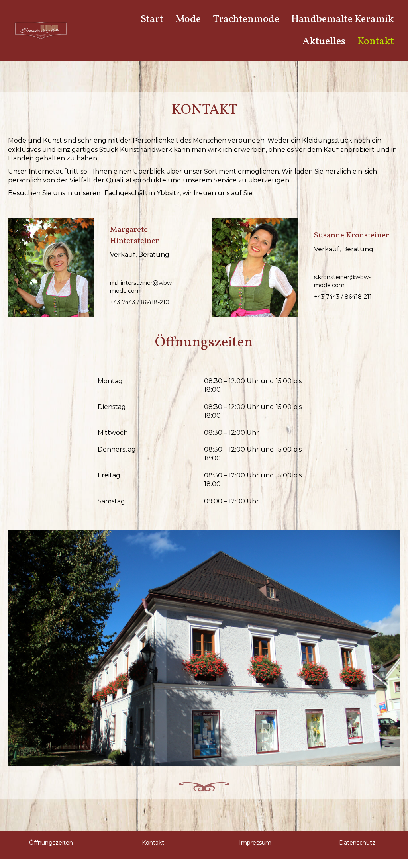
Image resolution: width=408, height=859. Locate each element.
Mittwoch (113, 432)
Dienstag (112, 407)
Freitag (109, 475)
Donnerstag (117, 449)
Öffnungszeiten (51, 842)
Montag (110, 381)
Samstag (111, 501)
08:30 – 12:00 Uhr (231, 432)
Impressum (255, 842)
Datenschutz (357, 842)
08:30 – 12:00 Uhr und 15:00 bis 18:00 (253, 385)
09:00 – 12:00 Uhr (231, 501)
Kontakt (153, 842)
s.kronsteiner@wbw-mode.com (342, 281)
